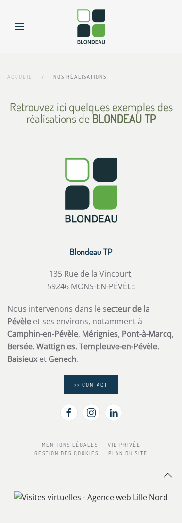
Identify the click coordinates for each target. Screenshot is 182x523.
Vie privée (124, 444)
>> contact (91, 384)
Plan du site (128, 453)
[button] (19, 26)
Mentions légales (70, 444)
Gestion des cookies (66, 453)
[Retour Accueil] (91, 26)
